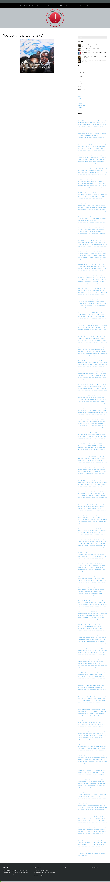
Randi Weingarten (96, 499)
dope (104, 678)
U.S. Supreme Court (85, 584)
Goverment (80, 338)
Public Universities (81, 491)
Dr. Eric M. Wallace (100, 288)
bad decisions (98, 641)
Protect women (100, 488)
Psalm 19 (92, 489)
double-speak (80, 680)
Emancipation (85, 299)
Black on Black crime (90, 205)
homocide (104, 724)
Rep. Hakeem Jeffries (81, 506)
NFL (78, 445)
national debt (101, 763)
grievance (90, 716)
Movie (90, 440)
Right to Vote (87, 512)
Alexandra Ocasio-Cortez (94, 157)
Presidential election (92, 482)
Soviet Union (86, 541)
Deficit (93, 270)
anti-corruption (101, 632)
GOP (103, 325)
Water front (87, 606)
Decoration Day (99, 268)
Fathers (87, 308)
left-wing (83, 744)
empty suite (99, 687)
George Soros (89, 331)
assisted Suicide (98, 637)
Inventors (96, 373)
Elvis (81, 299)
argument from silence (95, 635)
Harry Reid (86, 351)
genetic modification (97, 709)
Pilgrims (81, 473)
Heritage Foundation (103, 353)
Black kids (83, 203)
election (79, 685)
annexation (96, 632)
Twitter (84, 582)
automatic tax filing (85, 641)
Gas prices (79, 327)
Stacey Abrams (92, 543)
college (104, 656)
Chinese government (91, 231)
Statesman (85, 547)
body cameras (93, 648)
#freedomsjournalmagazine (83, 137)
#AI (82, 116)
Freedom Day (97, 320)
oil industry (83, 768)
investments (88, 740)
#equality (92, 135)
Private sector (85, 486)
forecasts (83, 705)
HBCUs (103, 347)
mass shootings (97, 752)
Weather (79, 608)
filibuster (90, 702)
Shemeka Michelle (96, 534)
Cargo (101, 222)
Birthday (104, 187)
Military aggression (81, 436)
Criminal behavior (91, 259)
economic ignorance (100, 680)
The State (88, 565)
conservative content (99, 661)
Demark (90, 272)
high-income (96, 720)
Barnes (88, 181)
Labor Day (80, 406)
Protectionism (80, 489)
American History (93, 163)
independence (85, 733)
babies (90, 641)
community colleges (81, 659)
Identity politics (80, 368)
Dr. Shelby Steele (84, 292)
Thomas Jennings (91, 569)
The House (99, 561)
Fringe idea (80, 325)
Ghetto (90, 332)
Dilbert (98, 279)
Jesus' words (94, 380)
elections (102, 683)
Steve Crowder (90, 547)
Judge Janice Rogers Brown (99, 390)
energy (96, 689)
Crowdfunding (91, 260)
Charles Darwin (80, 227)
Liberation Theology (84, 414)
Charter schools (80, 229)
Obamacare (97, 456)
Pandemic (97, 462)
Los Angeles (83, 417)
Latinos (102, 406)
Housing (93, 362)
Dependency (80, 277)
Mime (79, 100)
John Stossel (85, 388)
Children (100, 229)
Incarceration (88, 369)
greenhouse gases (85, 716)
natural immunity (83, 764)
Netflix (94, 449)
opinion (94, 768)
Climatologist (96, 242)
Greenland (80, 347)
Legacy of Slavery (86, 410)
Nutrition (86, 456)
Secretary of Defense (92, 526)
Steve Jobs (95, 547)
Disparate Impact (81, 283)
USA (104, 584)
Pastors (95, 465)
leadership (80, 744)
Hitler (93, 358)
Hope (93, 360)
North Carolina (95, 454)
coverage (98, 667)
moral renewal (85, 761)
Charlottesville (101, 227)
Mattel (82, 427)
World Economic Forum (85, 622)
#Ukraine (86, 129)
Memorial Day (93, 428)
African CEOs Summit (99, 153)
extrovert (103, 694)
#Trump (103, 128)
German (86, 332)
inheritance (90, 735)
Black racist (87, 207)
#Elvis (103, 118)
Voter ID (88, 600)
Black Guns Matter (101, 194)
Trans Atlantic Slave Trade (89, 576)
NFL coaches (102, 443)
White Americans (92, 609)
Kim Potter (83, 401)
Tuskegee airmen (103, 580)
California (92, 220)
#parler (79, 140)
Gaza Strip (100, 327)
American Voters (102, 164)
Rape (79, 500)
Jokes (89, 388)
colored (87, 657)
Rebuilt (79, 502)
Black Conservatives (96, 192)
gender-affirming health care (85, 709)
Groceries (90, 347)
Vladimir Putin (101, 598)
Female (83, 312)
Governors (86, 344)
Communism (80, 249)
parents (93, 772)
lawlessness (104, 742)
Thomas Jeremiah (98, 569)
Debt (82, 268)
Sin (99, 536)
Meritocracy (87, 430)
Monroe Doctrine (100, 438)
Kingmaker (83, 403)
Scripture (95, 524)
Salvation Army (93, 519)
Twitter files (80, 582)
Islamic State (83, 375)
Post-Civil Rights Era (94, 476)
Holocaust (104, 358)
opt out (88, 770)
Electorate (99, 297)
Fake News (94, 305)
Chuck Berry (101, 236)
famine (94, 698)
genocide (84, 711)
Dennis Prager (93, 275)
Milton (99, 436)
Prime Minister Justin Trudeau (86, 484)
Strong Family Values (90, 548)
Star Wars (83, 545)
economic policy (81, 681)
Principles (94, 484)
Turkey (89, 580)
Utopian (84, 595)
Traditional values (92, 574)
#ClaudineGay (83, 118)
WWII (90, 602)
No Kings (95, 452)
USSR (82, 585)
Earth (93, 294)
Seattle (101, 524)
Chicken (96, 229)
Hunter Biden (104, 364)
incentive (103, 731)
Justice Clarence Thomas (91, 393)
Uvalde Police (89, 595)
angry (92, 632)
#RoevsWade (83, 128)
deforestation (103, 672)
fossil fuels (93, 705)
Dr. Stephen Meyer (90, 292)
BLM (81, 177)
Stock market (80, 548)
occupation (100, 766)
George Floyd (100, 329)
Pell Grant (80, 469)
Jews (105, 380)
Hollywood (100, 358)
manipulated (98, 750)
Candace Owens (100, 220)
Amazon (93, 159)
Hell (98, 353)
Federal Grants (90, 310)
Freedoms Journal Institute (99, 321)
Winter (98, 617)
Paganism (88, 462)
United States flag (87, 591)
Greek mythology (101, 345)
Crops (87, 260)
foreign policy (88, 705)
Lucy (99, 417)
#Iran (99, 122)
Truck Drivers (89, 578)
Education (80, 96)
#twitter (90, 142)
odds (104, 766)
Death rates (100, 266)
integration (80, 739)
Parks (100, 464)
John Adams (87, 384)
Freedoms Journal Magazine (83, 323)
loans (79, 748)
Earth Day (89, 294)
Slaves (94, 537)
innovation (80, 737)
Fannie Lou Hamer (94, 307)
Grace (93, 344)
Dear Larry (95, 266)
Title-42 (91, 571)
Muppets (86, 441)
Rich (79, 512)
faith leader (89, 696)
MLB (93, 419)
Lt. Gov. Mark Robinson (94, 417)
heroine (89, 720)
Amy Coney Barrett (89, 168)
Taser (79, 558)
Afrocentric (86, 155)
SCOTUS (96, 517)
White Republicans (81, 613)
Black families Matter (92, 201)
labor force (86, 742)
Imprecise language (81, 369)
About (21, 5)
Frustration (85, 325)
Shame (103, 532)
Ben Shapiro (84, 183)
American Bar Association (100, 159)
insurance (96, 737)
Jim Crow (87, 382)
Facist (85, 305)
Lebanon (97, 408)
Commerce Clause (95, 248)
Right (91, 512)
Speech (104, 541)
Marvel (89, 425)
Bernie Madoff (102, 183)
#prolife (100, 140)
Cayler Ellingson (90, 224)
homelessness (80, 724)
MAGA (88, 419)
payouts (79, 774)
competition (98, 659)
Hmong (95, 358)
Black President (84, 198)
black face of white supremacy (91, 646)
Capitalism (84, 222)
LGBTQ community (90, 404)
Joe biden (82, 384)
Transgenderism (97, 576)
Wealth (101, 606)
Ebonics (98, 294)
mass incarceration (90, 752)
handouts (92, 718)
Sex (94, 532)
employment (88, 687)
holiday (90, 722)
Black (91, 211)
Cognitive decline (90, 244)
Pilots (84, 473)
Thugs (82, 571)
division (91, 678)
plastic (102, 774)
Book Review (81, 93)
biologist (103, 644)
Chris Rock (88, 233)
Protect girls (94, 488)
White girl (83, 615)
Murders (89, 441)
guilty (97, 716)
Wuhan (100, 624)
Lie (93, 414)
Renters (88, 504)
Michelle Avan (96, 432)
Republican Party (84, 508)
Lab (87, 406)
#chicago (99, 133)
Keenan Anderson (81, 399)
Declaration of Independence (88, 268)
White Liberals (98, 611)
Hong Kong (90, 360)
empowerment (94, 687)
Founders (99, 316)
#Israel (102, 122)
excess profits (80, 694)
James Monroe (91, 377)
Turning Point (93, 580)
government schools (85, 715)
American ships (101, 166)
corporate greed (87, 665)
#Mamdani (97, 124)
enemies (85, 689)
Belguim (79, 183)
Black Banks (103, 188)
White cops (102, 613)
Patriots (79, 467)
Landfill (95, 406)
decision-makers (93, 672)
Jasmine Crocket (88, 379)
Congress (90, 253)
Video (79, 109)
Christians (104, 235)
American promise (88, 166)
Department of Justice (100, 275)
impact (83, 731)
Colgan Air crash (101, 244)
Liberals (105, 412)
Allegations (85, 159)
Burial (83, 218)
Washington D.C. (104, 604)
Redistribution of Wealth (97, 502)
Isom (96, 375)
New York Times (93, 451)
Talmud (101, 556)
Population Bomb (84, 476)
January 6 (82, 379)
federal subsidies (103, 700)
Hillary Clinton (101, 355)
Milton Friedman (95, 436)
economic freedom (93, 680)
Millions (90, 436)
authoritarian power (88, 639)
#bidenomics (80, 131)
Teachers (92, 558)
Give (88, 5)
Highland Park (96, 355)
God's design (97, 334)
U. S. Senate (93, 582)
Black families (99, 201)
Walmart (95, 602)
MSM (97, 419)
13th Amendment (94, 144)
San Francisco (92, 521)
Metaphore (94, 430)
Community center (94, 249)
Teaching (96, 558)
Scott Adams (90, 524)
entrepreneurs (83, 691)
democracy (87, 674)
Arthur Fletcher (86, 172)
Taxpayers (89, 558)
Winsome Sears (93, 617)
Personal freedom (90, 471)
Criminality (96, 259)
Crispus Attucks (102, 259)
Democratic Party (98, 273)
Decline (95, 268)
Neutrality (97, 449)
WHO (82, 602)
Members (76, 5)
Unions (79, 589)
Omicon (79, 460)
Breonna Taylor (84, 214)
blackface (79, 648)
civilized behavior (92, 656)
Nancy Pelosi (91, 445)
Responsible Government (91, 510)
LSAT (105, 404)
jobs (95, 740)
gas (82, 707)
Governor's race (80, 344)
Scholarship (93, 523)
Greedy (95, 345)
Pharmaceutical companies (98, 471)
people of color (88, 774)
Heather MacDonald (86, 353)
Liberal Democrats (92, 412)
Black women (98, 209)
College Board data (90, 246)
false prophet (84, 698)
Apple (79, 172)
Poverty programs (101, 476)
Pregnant (88, 478)
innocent (104, 735)
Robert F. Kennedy (101, 512)
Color (82, 248)
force (102, 704)
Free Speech (89, 320)
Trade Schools (99, 572)
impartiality (87, 731)
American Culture (81, 161)
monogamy (98, 759)
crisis (99, 668)
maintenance (80, 750)
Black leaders (87, 203)
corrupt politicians (101, 665)
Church (83, 238)
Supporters (95, 550)
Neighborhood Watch (88, 449)
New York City (87, 451)
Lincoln (98, 414)
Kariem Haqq (88, 397)
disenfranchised (102, 676)
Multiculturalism (81, 441)
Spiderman (80, 543)
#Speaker (99, 128)
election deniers (92, 683)
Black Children (80, 190)
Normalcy (82, 454)
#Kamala (84, 124)
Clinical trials (101, 242)
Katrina (96, 397)
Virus (94, 598)
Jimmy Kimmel (98, 382)
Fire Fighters (102, 312)
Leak (95, 408)
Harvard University (92, 351)
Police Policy (87, 475)
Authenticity (94, 176)
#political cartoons (91, 140)
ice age (83, 729)
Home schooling (81, 360)
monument (103, 759)
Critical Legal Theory (81, 260)
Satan (97, 521)
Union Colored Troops (87, 587)
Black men (84, 205)
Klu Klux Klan (98, 403)
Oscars (102, 460)
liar (104, 744)
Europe (86, 303)
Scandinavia (88, 523)
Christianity (99, 235)
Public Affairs (96, 489)
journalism (99, 740)
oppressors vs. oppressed (82, 770)
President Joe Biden (94, 480)
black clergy (83, 646)
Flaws (90, 314)
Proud (85, 489)
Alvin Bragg (89, 159)
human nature (92, 728)
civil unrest (80, 656)
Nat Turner (96, 445)
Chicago (93, 229)
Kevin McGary (101, 399)
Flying (105, 314)
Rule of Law (93, 515)
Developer (83, 279)
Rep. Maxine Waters (95, 506)
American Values (96, 164)
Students (101, 548)
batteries (88, 643)
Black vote (93, 209)
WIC (84, 602)
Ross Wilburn (88, 515)
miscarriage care (81, 757)
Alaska (88, 157)
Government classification (87, 338)
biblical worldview (97, 643)
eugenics (94, 692)
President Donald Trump (85, 480)
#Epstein (79, 120)
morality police (98, 761)
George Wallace (101, 331)
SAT (93, 517)
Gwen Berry (99, 347)
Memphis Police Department (101, 428)
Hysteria (88, 366)
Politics (80, 103)
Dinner (102, 279)
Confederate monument (89, 251)
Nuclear (83, 456)
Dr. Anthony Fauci (81, 288)
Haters (102, 351)
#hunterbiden (87, 139)
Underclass (95, 585)
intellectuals (85, 739)
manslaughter (103, 750)
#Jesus (105, 122)
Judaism (83, 390)
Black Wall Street (86, 200)
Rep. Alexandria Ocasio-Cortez (95, 504)
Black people (97, 205)
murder (81, 763)
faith (93, 696)
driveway (85, 680)
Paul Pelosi (94, 467)
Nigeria (92, 452)
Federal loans (102, 310)
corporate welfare (94, 665)
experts (90, 694)
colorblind (83, 657)
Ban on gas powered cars (95, 179)
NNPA (83, 445)
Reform (104, 502)
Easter (96, 294)
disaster (86, 676)
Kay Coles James (101, 397)
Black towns (97, 207)
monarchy (90, 759)
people (93, 774)
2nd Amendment (102, 146)
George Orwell (83, 331)
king (83, 742)
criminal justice (87, 668)
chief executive (99, 654)
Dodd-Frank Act (86, 284)
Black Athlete (92, 188)
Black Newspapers (98, 196)
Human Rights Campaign (85, 364)
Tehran (100, 558)
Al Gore (105, 155)
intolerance (102, 739)
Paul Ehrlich (89, 467)
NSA (88, 445)
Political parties (99, 475)
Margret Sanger (101, 423)
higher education (86, 722)
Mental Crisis (80, 430)
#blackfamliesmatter (81, 133)
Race (87, 495)
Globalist (92, 334)
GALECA (94, 325)
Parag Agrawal (84, 464)
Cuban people (96, 260)
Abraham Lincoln (90, 150)
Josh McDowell (103, 388)
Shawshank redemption (88, 534)
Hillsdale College (81, 356)
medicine (85, 753)
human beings (86, 728)
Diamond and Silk (88, 279)
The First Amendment (88, 561)
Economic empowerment (89, 296)
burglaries (89, 650)
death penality (83, 672)
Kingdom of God (96, 401)
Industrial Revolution (102, 371)
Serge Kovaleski (101, 530)
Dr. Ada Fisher (95, 286)
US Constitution (100, 584)
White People (103, 611)
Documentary (80, 284)
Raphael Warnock (84, 500)
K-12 (88, 395)
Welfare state (86, 608)
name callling (89, 763)
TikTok (88, 571)
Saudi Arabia (101, 521)
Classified (85, 242)
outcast (81, 772)
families (88, 698)
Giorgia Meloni (94, 332)
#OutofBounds (102, 126)
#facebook (96, 135)
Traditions (98, 574)
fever (87, 702)
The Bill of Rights (102, 560)
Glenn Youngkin (81, 334)
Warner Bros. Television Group (95, 604)
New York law (98, 451)
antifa (105, 633)
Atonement (97, 172)
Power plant (80, 478)
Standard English (99, 543)
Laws (92, 408)
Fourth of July (83, 318)
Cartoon (80, 94)
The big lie (101, 567)
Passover (83, 465)
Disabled (86, 281)
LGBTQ (96, 404)
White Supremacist (88, 613)
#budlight (91, 133)
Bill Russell (96, 187)
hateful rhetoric (102, 718)
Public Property (102, 489)
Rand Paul (90, 499)
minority (97, 755)
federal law (98, 700)
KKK (90, 395)
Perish (100, 469)
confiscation (80, 661)
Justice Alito (84, 393)
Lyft (81, 419)
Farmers (99, 307)
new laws (94, 764)
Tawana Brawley (83, 558)
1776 (82, 146)
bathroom (84, 643)
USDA (79, 585)
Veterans (104, 595)
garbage (79, 707)
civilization (87, 656)
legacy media (88, 744)
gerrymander (93, 711)
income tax (80, 733)
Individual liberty (86, 371)
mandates (93, 750)
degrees (79, 674)
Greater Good (91, 345)
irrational (92, 740)
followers (99, 704)
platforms (79, 776)
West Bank (91, 608)
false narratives (101, 696)
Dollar (91, 284)
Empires (90, 299)
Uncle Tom (91, 585)
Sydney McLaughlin (100, 554)
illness (98, 729)
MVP (103, 419)
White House (88, 611)
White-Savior (88, 615)
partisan (96, 772)
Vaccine (97, 595)
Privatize (89, 486)
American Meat (99, 163)
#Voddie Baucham (91, 129)
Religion (80, 107)
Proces (97, 486)
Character (96, 225)
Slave (96, 537)
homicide (99, 724)
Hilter (85, 356)
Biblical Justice (86, 185)
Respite (84, 510)
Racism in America (81, 497)
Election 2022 (88, 297)
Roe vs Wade (89, 513)
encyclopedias (80, 689)
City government (102, 238)
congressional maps (86, 661)
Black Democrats (81, 194)
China (103, 229)
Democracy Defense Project (97, 272)
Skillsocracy (80, 537)
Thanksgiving (96, 560)
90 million (81, 148)
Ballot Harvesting (83, 179)
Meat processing (100, 427)
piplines (99, 774)
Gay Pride (93, 327)
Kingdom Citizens (89, 401)
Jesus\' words (99, 380)
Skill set (102, 536)
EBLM (84, 294)
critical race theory (103, 668)
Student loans (96, 548)
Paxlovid (98, 467)
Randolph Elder (102, 499)
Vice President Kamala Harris (83, 596)
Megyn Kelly (88, 428)
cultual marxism (87, 670)
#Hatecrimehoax (94, 120)
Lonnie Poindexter (95, 416)
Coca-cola (79, 244)
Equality (82, 301)
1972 (90, 146)
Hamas (86, 349)
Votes (91, 600)
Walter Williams (81, 604)
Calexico (88, 220)
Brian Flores (90, 214)
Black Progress (89, 198)
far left (98, 698)
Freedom (97, 323)
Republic (99, 508)
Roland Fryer (94, 513)
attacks (82, 639)
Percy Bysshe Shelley (95, 469)
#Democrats (97, 118)
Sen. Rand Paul (99, 528)
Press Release (81, 105)
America (83, 168)
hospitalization (100, 726)
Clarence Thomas (96, 240)
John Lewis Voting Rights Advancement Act (94, 386)
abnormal (95, 626)
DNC (102, 262)
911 (84, 148)
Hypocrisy (84, 366)
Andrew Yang (101, 168)
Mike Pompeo (98, 434)
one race (90, 768)
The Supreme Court (94, 565)
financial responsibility (96, 702)
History (79, 98)
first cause (91, 704)
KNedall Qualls (94, 395)
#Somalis (95, 128)
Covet (89, 257)
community (88, 659)
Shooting (101, 534)
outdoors (85, 772)
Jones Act (98, 388)
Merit (91, 430)
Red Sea (82, 502)
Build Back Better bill (87, 216)
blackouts (88, 648)
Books (88, 212)
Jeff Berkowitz (94, 379)
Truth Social (94, 578)
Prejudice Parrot (98, 478)
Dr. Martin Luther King (97, 290)
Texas (92, 560)
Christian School (81, 235)
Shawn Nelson (80, 534)
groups (94, 716)
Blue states (95, 211)
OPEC (93, 456)
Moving (93, 440)
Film (89, 312)
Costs (79, 257)
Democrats (84, 275)
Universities (93, 593)
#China (79, 118)
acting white (97, 628)
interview (97, 739)
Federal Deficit (91, 308)
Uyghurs (93, 595)
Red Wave (91, 502)
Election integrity (94, 297)
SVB (103, 517)
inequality (98, 733)
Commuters (100, 249)
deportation (92, 674)
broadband (104, 648)
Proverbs (88, 489)
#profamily (97, 140)
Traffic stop (102, 574)
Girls (98, 332)
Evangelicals (90, 303)
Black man (80, 205)
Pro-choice (94, 486)
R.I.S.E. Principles (81, 493)
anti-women (95, 633)
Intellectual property (81, 373)
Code (83, 244)
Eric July (93, 301)
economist (102, 681)
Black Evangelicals (88, 194)
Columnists (86, 248)
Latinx (79, 408)
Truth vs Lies (99, 578)
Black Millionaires (91, 196)
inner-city (95, 735)
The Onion (87, 563)
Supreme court (90, 554)
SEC (99, 517)
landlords (93, 742)
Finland (97, 312)
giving (100, 711)
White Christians (99, 609)
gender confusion (91, 707)
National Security (81, 447)
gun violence (83, 718)
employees (102, 685)
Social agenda (83, 539)
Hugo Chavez (101, 362)
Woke (91, 619)
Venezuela (101, 595)
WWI (92, 602)
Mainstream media (81, 421)
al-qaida (81, 632)
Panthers (101, 462)
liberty (84, 746)
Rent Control (84, 504)
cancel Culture (104, 650)
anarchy (88, 632)
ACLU (91, 148)
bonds (97, 648)
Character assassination (90, 225)
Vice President (91, 596)
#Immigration (95, 122)
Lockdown (89, 416)
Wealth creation (96, 606)
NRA (86, 445)
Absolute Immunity (97, 150)
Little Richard (80, 416)
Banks (79, 181)
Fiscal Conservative (85, 314)
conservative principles (82, 663)
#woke (89, 144)
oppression (102, 768)
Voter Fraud (84, 600)
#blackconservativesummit (91, 131)
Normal (86, 454)
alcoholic (85, 632)
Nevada (101, 449)
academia (80, 628)
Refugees (79, 504)
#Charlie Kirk (101, 116)
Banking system (103, 179)
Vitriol (97, 598)
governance (89, 713)
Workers (102, 620)
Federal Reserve (96, 310)
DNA (99, 262)
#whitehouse (99, 142)
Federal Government (83, 310)
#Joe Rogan (80, 124)
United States (93, 591)
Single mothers (95, 536)
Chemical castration (87, 229)
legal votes (93, 744)
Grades (96, 344)
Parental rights (96, 464)
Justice (85, 395)
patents (100, 772)
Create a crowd (96, 257)
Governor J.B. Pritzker (94, 342)
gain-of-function (101, 705)
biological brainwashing (85, 644)
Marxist (96, 425)
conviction (82, 665)
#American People (86, 116)
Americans (80, 168)
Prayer (84, 478)
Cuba (101, 260)
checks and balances (92, 654)
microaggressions (96, 753)
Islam (93, 375)
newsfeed (79, 766)
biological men (99, 644)
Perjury (103, 469)
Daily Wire (82, 264)
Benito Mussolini (90, 183)
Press (102, 482)
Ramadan (82, 499)
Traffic (79, 576)
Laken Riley (91, 406)
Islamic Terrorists (89, 375)
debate (88, 672)
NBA (91, 443)
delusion (82, 674)
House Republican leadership (83, 362)
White (100, 615)
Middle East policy (84, 434)
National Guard (101, 445)
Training (82, 576)
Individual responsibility (94, 371)
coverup (101, 667)
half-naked (88, 718)
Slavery (91, 537)
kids (102, 740)
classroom (98, 656)
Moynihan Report (98, 440)
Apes (95, 170)
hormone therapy (94, 726)
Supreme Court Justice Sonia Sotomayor (97, 552)
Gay (96, 327)
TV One (92, 556)
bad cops (93, 641)
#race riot (104, 140)
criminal (95, 668)
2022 (95, 146)
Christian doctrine (87, 235)
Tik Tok (85, 571)
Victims (100, 596)
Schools (79, 524)
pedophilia (83, 774)
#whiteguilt (95, 142)
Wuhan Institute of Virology (94, 624)
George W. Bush (95, 331)
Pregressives (92, 478)
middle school (80, 755)
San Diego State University (85, 521)
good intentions (83, 713)
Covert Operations (84, 257)
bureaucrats (85, 650)
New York (103, 451)
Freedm (93, 320)
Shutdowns (83, 536)
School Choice (97, 523)
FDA (102, 303)
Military (86, 436)
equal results (101, 691)
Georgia (79, 332)
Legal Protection (98, 410)
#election (81, 135)
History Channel (85, 358)
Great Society (86, 345)
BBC (102, 176)
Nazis (104, 447)
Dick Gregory (94, 279)
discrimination (95, 676)
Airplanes (101, 155)
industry (94, 733)
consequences (93, 661)
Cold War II (96, 244)
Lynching (84, 419)
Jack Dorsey (104, 375)
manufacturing (81, 752)
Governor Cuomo (87, 342)
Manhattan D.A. (95, 421)
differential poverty (81, 676)
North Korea (100, 454)
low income (90, 748)
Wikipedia (84, 617)
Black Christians (86, 190)
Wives (83, 619)
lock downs (82, 748)
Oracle (93, 460)
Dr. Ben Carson (87, 288)
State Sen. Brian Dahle (94, 545)
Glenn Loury (102, 332)
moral (102, 761)
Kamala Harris (99, 395)
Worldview (83, 624)
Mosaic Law (87, 440)
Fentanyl (86, 312)
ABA (86, 148)
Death (79, 268)
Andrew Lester (95, 168)
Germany (83, 332)
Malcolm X (87, 421)
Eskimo (97, 301)
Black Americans (81, 188)
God (100, 334)
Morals (83, 440)
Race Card (95, 493)
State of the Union (101, 545)
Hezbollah (86, 355)
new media (98, 764)
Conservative (100, 253)
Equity (86, 301)
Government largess (95, 338)
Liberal (79, 414)
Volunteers (80, 600)
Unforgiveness (80, 587)
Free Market (84, 320)
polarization (95, 776)
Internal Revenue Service (90, 373)
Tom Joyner (100, 571)
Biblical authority (93, 185)
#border (87, 133)
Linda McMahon (103, 414)
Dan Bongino (86, 264)
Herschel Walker (81, 355)
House (90, 362)
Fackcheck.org (89, 305)
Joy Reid (79, 390)
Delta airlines (83, 272)
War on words (86, 604)
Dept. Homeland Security (87, 277)
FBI (100, 303)
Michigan (101, 432)
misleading (98, 757)
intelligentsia (89, 739)
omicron (87, 768)
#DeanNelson (91, 118)
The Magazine (41, 5)
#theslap (83, 142)
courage (94, 667)
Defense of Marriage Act (87, 270)
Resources (83, 5)
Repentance (102, 506)
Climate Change (90, 242)
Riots (94, 512)
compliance (103, 659)
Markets (79, 425)
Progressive (101, 486)
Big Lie (82, 187)
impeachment (92, 731)
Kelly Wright (87, 399)
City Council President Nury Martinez (91, 238)
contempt (101, 663)
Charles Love (86, 227)
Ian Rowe (98, 366)
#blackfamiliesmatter (100, 131)
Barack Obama (83, 181)
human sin (98, 728)
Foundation (95, 316)
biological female (93, 644)
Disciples (89, 281)
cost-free (82, 667)
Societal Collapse (89, 539)
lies (90, 746)
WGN (79, 602)
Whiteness (93, 615)
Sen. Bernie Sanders (92, 528)
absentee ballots (100, 626)
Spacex (90, 541)
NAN (86, 443)
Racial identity (103, 495)
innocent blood (99, 735)
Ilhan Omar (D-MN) (87, 368)
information (80, 735)
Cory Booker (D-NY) (101, 255)
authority (100, 639)
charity (83, 654)
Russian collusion (99, 515)
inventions (83, 740)
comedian (91, 657)
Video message (80, 598)
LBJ (86, 404)
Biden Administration (100, 185)
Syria (86, 556)
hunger (102, 728)
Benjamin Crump (96, 183)
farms (100, 698)
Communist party (87, 249)
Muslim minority (95, 441)
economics (93, 681)
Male (91, 421)
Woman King (95, 619)
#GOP (83, 120)
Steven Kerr (100, 547)
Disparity (86, 283)
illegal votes (94, 729)
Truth (103, 578)
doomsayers (100, 678)
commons (103, 657)
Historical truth (89, 356)
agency (104, 630)
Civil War (91, 240)
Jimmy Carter (92, 382)
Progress (79, 488)
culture (96, 670)
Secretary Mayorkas (84, 526)
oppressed (98, 768)
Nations (95, 447)
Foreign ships (90, 316)
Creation (101, 257)
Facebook (81, 305)
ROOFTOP (91, 493)
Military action (103, 434)
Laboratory (84, 406)
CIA (81, 220)
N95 (81, 443)
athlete (79, 639)
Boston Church (95, 212)
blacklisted (84, 648)
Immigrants (99, 368)
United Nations (96, 589)
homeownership (90, 724)
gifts (97, 711)
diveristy (79, 678)
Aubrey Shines (84, 176)
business (99, 650)
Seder (97, 526)
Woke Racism (87, 619)
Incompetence (97, 369)
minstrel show (102, 755)
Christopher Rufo (95, 236)
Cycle (87, 262)
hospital (79, 728)
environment (95, 691)
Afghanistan (99, 152)
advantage (85, 630)
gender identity (97, 707)
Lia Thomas (87, 412)
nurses (92, 766)
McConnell (95, 427)
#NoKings (83, 126)
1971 (88, 146)
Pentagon (89, 469)
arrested (101, 635)
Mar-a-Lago (95, 423)
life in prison (93, 746)
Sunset (86, 550)
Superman (90, 550)
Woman (99, 619)
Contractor (88, 255)
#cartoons (95, 133)
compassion (93, 659)
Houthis (96, 362)
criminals (92, 668)
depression (96, 674)
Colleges (79, 248)
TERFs (89, 556)
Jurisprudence (93, 392)
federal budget (82, 700)
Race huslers (100, 493)
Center (84, 225)
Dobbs (100, 283)
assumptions (104, 637)
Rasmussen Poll (96, 500)
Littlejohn (85, 416)
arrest (105, 635)
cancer (85, 652)
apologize (89, 635)
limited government (99, 746)
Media (105, 427)
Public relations (87, 491)
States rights (80, 547)
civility (83, 656)
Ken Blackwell (92, 399)
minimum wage (93, 755)
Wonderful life (86, 620)
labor (90, 742)
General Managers (94, 329)
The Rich (96, 563)
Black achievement (93, 200)
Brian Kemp (95, 214)
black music (99, 646)
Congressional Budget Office (83, 253)
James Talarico (97, 377)
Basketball (92, 181)
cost (85, 667)
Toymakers (92, 572)
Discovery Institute (95, 281)
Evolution (94, 303)
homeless (85, 724)
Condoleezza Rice (81, 251)
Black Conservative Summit (65, 5)
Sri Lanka (87, 543)
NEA (99, 443)
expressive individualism (97, 694)
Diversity (96, 283)
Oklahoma (94, 458)
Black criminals (85, 201)
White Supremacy (96, 613)
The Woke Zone (96, 567)
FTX (78, 305)
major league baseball (87, 750)
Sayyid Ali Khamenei (81, 523)
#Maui (101, 124)
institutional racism (85, 737)
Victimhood (96, 596)
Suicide (83, 550)
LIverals (102, 404)
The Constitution (81, 561)
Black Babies (98, 188)
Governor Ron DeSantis (102, 342)
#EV (100, 118)
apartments (84, 635)
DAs (89, 262)
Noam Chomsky (101, 452)
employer (83, 687)
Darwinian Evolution (99, 264)
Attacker (101, 172)
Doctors (103, 283)
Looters (100, 416)
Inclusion (92, 369)
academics (84, 628)
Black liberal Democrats (95, 203)
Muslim (100, 441)
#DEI (88, 118)
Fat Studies (83, 308)
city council (104, 654)
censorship (96, 652)
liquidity (105, 746)
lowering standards (96, 748)
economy (79, 683)
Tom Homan (95, 571)
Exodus (98, 303)
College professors (103, 246)
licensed (87, 746)
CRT (85, 220)
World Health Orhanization (94, 622)
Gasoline (83, 327)
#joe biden (92, 139)
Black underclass (103, 207)
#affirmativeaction (103, 129)
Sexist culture (83, 532)
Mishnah (91, 438)
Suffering (79, 550)
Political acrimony (93, 475)
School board (103, 523)
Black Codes (80, 192)
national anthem (95, 763)
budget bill (80, 650)
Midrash (89, 434)
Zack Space (84, 626)
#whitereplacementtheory (82, 144)
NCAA (96, 443)
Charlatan (104, 225)
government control (94, 713)
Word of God (98, 620)
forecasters (80, 705)
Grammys (100, 344)
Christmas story (84, 236)
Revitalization (103, 510)
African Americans (91, 153)
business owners (94, 650)
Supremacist (99, 550)
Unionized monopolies (101, 587)
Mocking (94, 438)
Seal (98, 524)
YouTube (79, 626)
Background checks (99, 177)
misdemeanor (87, 757)
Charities (100, 225)
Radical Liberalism (88, 497)
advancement (80, 630)
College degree (96, 246)
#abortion (97, 129)
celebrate (88, 652)
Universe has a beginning (85, 593)
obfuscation (96, 766)
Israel (98, 375)
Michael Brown (84, 432)
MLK (95, 419)
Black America (87, 188)
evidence (102, 692)
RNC (88, 493)
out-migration (97, 770)
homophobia (80, 726)
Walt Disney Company (101, 602)
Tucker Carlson (80, 580)
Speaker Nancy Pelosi (98, 541)
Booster (90, 212)
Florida (98, 314)
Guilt (93, 347)
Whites (97, 615)
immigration (102, 729)
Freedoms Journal (92, 323)
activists (101, 628)
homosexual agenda (87, 726)
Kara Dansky (82, 397)
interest (94, 739)
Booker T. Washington (82, 212)
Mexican (79, 432)
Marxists (92, 425)
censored (92, 652)
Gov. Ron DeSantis (102, 336)
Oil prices (88, 458)
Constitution (84, 255)
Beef (99, 181)
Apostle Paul (103, 170)
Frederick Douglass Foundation (96, 318)
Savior (105, 521)
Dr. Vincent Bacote (97, 292)
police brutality (100, 776)
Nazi (79, 449)
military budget (86, 755)
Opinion (80, 101)
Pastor (98, 465)
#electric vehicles (87, 135)
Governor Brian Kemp (99, 340)
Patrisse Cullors (84, 467)
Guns (96, 347)
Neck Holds (82, 449)
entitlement (100, 689)
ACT (93, 148)
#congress (104, 133)
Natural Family (99, 447)
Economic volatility (97, 296)
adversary (89, 630)
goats (102, 711)
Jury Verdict (99, 392)
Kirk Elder (87, 403)
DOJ (79, 264)
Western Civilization (97, 608)
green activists (100, 715)
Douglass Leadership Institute (87, 286)
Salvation (98, 519)
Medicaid (79, 428)
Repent (79, 508)
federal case (88, 700)
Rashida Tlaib (90, 500)
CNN (83, 220)
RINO (85, 493)
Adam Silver (94, 152)
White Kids (93, 611)
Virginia (79, 116)
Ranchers (86, 499)
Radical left (102, 497)
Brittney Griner (100, 214)
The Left (83, 563)
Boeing (104, 211)
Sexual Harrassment (89, 532)
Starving (87, 545)
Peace (102, 467)
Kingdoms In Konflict (51, 5)
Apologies (98, 170)
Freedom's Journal (91, 321)
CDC (94, 218)
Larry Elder (99, 406)
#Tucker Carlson (81, 129)
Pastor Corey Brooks (89, 465)
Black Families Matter (30, 5)
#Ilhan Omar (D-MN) (88, 122)
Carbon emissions (96, 222)
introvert (79, 740)
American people (81, 166)
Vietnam (88, 598)
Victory (104, 596)
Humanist (99, 364)
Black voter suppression (82, 209)
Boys (99, 212)
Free (100, 323)
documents (95, 678)
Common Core (101, 248)
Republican (95, 508)
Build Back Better (95, 216)
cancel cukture (80, 652)
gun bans (100, 716)
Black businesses (100, 200)
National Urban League (89, 447)
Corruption (95, 255)
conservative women (90, 663)
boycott (100, 648)
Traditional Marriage (85, 574)
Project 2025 (84, 488)
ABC (88, 148)
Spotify (84, 543)
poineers (90, 776)
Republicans (90, 508)
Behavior (102, 181)
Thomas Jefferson (84, 569)
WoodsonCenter (93, 620)
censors (100, 652)
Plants (100, 473)
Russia (86, 517)
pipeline (96, 774)
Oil (90, 458)
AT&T (98, 148)
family (91, 698)
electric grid (83, 685)
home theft (100, 722)
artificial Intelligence (81, 637)
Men (84, 430)
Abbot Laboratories (103, 148)
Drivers (102, 292)
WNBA (86, 602)
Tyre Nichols (88, 582)
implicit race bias (99, 731)
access (88, 628)
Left (81, 410)
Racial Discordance (92, 495)
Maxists (91, 427)
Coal (104, 242)
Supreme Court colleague (82, 554)
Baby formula (85, 177)
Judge (105, 390)
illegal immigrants (88, 729)
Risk (96, 512)
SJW (101, 517)
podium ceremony (85, 776)
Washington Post (81, 606)
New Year (82, 451)
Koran (102, 403)
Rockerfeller (84, 513)
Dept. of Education (95, 277)
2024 (97, 146)
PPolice (79, 462)
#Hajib (86, 120)
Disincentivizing (101, 281)
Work (79, 622)
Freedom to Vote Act (83, 321)
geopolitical (88, 711)
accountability (91, 628)
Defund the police (98, 270)
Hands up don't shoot (92, 349)
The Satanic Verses (102, 563)
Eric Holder (90, 301)
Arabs (82, 172)
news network (103, 764)
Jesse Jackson (83, 380)
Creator (104, 257)
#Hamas (89, 120)
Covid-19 (91, 257)
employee (79, 687)
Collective (84, 246)
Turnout (98, 580)
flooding (95, 704)
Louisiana (87, 417)
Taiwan (95, 556)
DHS (97, 262)
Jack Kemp (80, 377)
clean (101, 656)
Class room (102, 240)
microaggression (102, 753)
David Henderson (90, 266)
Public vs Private (94, 491)
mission (102, 757)
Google (103, 334)
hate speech (97, 718)
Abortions (84, 150)
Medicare (83, 428)
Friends (103, 323)
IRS (95, 366)
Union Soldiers (94, 587)
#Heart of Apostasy (101, 120)
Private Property (100, 484)
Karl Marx (92, 397)
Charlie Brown (96, 227)
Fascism (103, 307)
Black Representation (97, 198)
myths (85, 763)
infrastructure (85, 735)
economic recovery (87, 681)
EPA (86, 294)
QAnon (103, 491)
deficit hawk (98, 672)
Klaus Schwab (92, 403)
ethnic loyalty (83, 692)
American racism (95, 166)
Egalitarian (83, 297)
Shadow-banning (98, 532)
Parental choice (90, 464)
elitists (91, 685)
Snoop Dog (100, 537)
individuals (90, 733)
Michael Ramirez (90, 432)
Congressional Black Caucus (99, 251)
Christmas (90, 236)
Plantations (96, 473)
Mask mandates (100, 425)
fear (78, 700)
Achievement (83, 152)
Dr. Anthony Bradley (101, 286)
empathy (98, 685)
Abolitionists (80, 150)
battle (92, 643)
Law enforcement (84, 408)
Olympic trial (98, 458)
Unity (97, 591)
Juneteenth (88, 392)
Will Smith (88, 617)
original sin (92, 770)
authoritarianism (95, 639)
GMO (100, 325)
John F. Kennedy (97, 384)
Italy (100, 375)
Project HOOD (89, 488)
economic (97, 681)
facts (82, 696)
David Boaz (84, 266)
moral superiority (92, 761)
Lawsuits (89, 408)
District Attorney (91, 283)
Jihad (79, 382)
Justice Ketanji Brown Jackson (101, 393)
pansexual (89, 772)
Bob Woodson (100, 211)
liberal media (80, 746)
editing (83, 683)
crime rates (82, 668)
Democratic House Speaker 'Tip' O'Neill (87, 273)
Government (92, 340)
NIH (80, 445)
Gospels (79, 336)
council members (89, 667)
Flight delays (94, 314)
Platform (103, 473)
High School (90, 355)
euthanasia (98, 692)
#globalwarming (101, 137)
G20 (91, 325)
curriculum (100, 670)
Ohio (85, 458)
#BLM (91, 116)
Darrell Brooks (92, 264)
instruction (92, 737)
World (79, 110)
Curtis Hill (83, 262)
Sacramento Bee (81, 519)
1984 (93, 146)
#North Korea (88, 126)
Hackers (83, 349)
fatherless (103, 698)
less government (98, 744)
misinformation (93, 757)
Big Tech (85, 187)
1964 (84, 146)
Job (102, 382)
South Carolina (103, 539)
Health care (80, 353)
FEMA (105, 303)
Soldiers (94, 539)
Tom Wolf (83, 572)
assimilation (93, 637)
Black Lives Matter (84, 196)
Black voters (89, 209)
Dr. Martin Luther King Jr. (87, 290)
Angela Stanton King (84, 170)
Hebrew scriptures (93, 353)
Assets (93, 172)
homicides (95, 724)
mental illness (89, 753)
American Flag (80, 163)
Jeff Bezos (99, 379)
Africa (83, 155)
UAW (96, 584)
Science (82, 524)
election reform (98, 683)
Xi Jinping (104, 624)
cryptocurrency (80, 670)
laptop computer (99, 742)
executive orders (86, 694)
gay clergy (85, 707)
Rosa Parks (83, 515)
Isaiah (79, 375)
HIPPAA (79, 349)
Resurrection (98, 510)
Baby (94, 177)
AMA (95, 148)
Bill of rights (101, 187)
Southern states (81, 541)
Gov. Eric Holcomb (87, 336)
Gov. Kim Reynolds (94, 336)
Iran (101, 373)
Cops (92, 255)
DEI (95, 262)
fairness (85, 696)
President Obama (85, 482)
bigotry (101, 643)
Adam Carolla (89, 152)
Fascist (79, 308)
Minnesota (87, 438)
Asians (91, 172)
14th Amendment (101, 144)
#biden (84, 131)
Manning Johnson (89, 423)
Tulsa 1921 (85, 580)
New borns (88, 452)
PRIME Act (83, 462)
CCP (92, 218)
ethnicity (87, 692)
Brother (104, 214)
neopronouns (89, 764)
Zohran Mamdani (89, 626)
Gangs (105, 325)
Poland (83, 475)
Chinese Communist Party (82, 231)
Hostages (103, 360)
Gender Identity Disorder (86, 329)
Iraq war (104, 373)
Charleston (91, 227)
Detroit (79, 279)
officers (79, 768)
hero (92, 720)
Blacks (89, 211)
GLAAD (97, 325)
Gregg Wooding (85, 347)
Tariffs (105, 556)
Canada (95, 220)
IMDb (93, 366)
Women (82, 620)
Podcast (79, 475)
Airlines (98, 155)
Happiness (98, 349)
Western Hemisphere (85, 609)
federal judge (93, 700)
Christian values (94, 235)
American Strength (88, 164)
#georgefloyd (95, 137)
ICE (90, 366)
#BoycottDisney (96, 116)
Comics (90, 248)
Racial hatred (98, 495)
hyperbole (79, 729)
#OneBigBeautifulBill (94, 126)
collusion (79, 657)
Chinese (79, 233)
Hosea (96, 360)
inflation (101, 733)
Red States (86, 502)
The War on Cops (86, 567)
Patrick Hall (102, 465)
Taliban (98, 556)
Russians (83, 517)
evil (105, 692)
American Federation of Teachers (98, 161)
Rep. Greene (104, 504)
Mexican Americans (100, 430)
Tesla (90, 560)
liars (103, 744)
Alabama (84, 157)
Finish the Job (93, 312)
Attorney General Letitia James (91, 174)
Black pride (82, 207)
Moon (105, 438)
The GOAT (95, 561)
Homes (85, 360)
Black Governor (94, 194)
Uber (84, 585)
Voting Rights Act (96, 600)
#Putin (79, 128)
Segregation (101, 526)
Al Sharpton (80, 157)
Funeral (88, 325)
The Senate (80, 565)
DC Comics (92, 262)
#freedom (90, 137)
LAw (84, 404)
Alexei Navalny (101, 157)
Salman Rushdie (87, 519)
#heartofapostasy (81, 139)
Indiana (81, 371)
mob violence (85, 759)
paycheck (103, 772)
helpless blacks (84, 720)
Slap (88, 537)
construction (96, 663)
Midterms (93, 434)
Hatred (104, 351)
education (87, 683)
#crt (79, 135)
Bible (82, 185)
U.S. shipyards (92, 584)
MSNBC (100, 419)
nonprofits (84, 766)
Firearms (79, 314)
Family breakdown (86, 307)
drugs (88, 680)
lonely (86, 748)
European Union (81, 303)
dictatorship (101, 674)
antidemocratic (100, 633)
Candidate (80, 222)
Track (95, 572)
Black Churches (93, 190)
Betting (79, 185)
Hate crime (98, 351)
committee (99, 657)
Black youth (104, 209)
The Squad (84, 565)
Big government (91, 187)
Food (79, 316)
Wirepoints (102, 617)
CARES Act (86, 218)
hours (83, 728)
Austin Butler (89, 176)
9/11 (78, 148)
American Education (88, 161)
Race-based (84, 495)
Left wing (101, 408)
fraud (97, 705)
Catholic (79, 224)
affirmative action (99, 630)
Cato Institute (84, 224)
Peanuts (104, 467)
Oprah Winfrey (89, 460)
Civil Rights (87, 240)
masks (85, 752)
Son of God (98, 539)
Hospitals (99, 360)
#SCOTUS (91, 128)
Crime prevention (81, 259)
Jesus (102, 380)
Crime (86, 259)
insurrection (101, 737)
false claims (96, 696)
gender (92, 709)
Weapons (104, 606)
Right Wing (82, 512)
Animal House (91, 170)
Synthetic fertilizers (81, 556)
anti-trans (90, 633)
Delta (87, 272)
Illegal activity (93, 368)
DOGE (104, 262)
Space (93, 541)
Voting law (102, 600)
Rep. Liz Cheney (88, 506)
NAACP (84, 443)
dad (103, 670)
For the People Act (84, 316)
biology (79, 646)
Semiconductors (85, 528)
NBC (94, 443)
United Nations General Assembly (87, 589)
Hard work (102, 349)
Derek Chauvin (102, 277)
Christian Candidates (94, 233)
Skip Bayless (85, 537)
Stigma (103, 547)
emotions (94, 685)
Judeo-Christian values (89, 390)
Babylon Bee (90, 177)
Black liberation (102, 203)
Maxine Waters (86, 427)
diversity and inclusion (85, 678)
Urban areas (97, 593)
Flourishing (102, 314)
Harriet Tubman (81, 351)
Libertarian (91, 414)
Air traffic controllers (92, 155)
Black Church (98, 190)
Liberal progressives (99, 412)
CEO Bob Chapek (99, 218)
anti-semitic (86, 633)
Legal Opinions (92, 410)
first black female (86, 704)
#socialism (80, 142)
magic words (102, 748)
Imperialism (104, 368)
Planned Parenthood (89, 473)
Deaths (104, 266)
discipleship (91, 676)
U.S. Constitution (98, 582)
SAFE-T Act (90, 517)
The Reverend (92, 563)
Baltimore (89, 179)
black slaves (104, 646)
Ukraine (87, 585)
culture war (93, 670)
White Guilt (83, 611)
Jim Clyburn (83, 382)
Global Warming (87, 334)
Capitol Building (90, 222)
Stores (85, 548)
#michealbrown (97, 139)
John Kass (103, 384)
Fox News (88, 318)
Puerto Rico (100, 491)
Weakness (91, 606)
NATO (89, 443)
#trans (87, 142)
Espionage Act (101, 301)
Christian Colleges (102, 233)
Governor (90, 344)
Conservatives (94, 253)
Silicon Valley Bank (89, 536)
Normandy (90, 454)
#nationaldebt (103, 139)
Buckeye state (80, 216)
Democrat (88, 275)
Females (79, 312)
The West (91, 567)
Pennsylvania (84, 469)
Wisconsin (80, 619)
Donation (79, 286)
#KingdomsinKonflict (90, 124)
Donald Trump (101, 284)
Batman (95, 181)
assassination (88, 637)
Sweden (95, 554)
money (94, 759)
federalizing (80, 702)
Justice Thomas (80, 395)
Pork (89, 476)
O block (90, 456)
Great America (80, 345)
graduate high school (94, 715)
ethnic (91, 692)
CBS (90, 218)
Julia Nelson (80, 392)
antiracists (80, 635)
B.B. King (99, 176)
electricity (87, 685)
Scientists (86, 524)
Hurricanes (80, 366)
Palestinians (92, 462)
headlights (80, 720)
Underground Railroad (102, 585)
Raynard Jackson (102, 500)
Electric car (104, 297)
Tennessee (86, 560)
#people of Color (84, 140)
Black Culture (103, 192)
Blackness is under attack (82, 211)
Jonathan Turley (93, 388)
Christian (79, 236)
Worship (86, 624)
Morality (79, 440)
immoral (79, 731)
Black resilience (92, 207)
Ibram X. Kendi (102, 366)
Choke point (83, 233)
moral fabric (80, 761)
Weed (83, 608)
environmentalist (90, 691)
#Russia (87, 128)
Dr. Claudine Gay (94, 288)
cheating (86, 654)
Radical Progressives (95, 497)
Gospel (82, 336)
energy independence (91, 689)
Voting (105, 600)
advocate (93, 630)
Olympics (103, 458)
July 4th (84, 392)
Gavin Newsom (88, 327)
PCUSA (105, 460)
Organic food (97, 460)
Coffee (86, 244)
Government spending (85, 340)
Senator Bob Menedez (94, 530)
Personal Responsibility (82, 471)
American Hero (86, 163)
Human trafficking (93, 364)
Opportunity (84, 460)
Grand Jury (104, 344)
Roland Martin (99, 513)
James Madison (85, 377)
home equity (95, 722)
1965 (86, 146)
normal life (88, 766)
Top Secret (87, 572)
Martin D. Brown (84, 425)
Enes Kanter (94, 299)
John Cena (92, 384)
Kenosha (96, 399)
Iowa (99, 373)
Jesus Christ (89, 380)
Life (95, 414)
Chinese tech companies (100, 231)
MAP (90, 419)
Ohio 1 (82, 458)
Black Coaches (104, 190)
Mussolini (103, 441)
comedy (94, 657)
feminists (84, 702)
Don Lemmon (95, 284)
